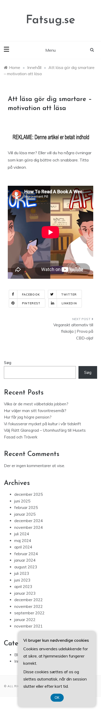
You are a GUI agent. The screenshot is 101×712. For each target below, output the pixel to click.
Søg (7, 362)
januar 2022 (24, 619)
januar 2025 (24, 514)
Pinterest (31, 303)
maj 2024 (22, 540)
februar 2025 (26, 507)
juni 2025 (22, 501)
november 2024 (28, 527)
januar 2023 (24, 593)
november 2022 (28, 606)
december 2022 (28, 599)
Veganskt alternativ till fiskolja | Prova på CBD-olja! (73, 331)
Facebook (31, 294)
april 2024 (23, 547)
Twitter (69, 294)
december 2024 (28, 520)
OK (57, 698)
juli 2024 (21, 533)
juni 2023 (22, 580)
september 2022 (29, 612)
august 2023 (25, 566)
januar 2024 (24, 560)
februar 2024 (26, 553)
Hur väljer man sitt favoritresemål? (35, 410)
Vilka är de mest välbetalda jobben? (36, 403)
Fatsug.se (50, 20)
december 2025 (28, 494)
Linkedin (69, 303)
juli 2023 (21, 573)
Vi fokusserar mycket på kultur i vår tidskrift (42, 423)
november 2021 (28, 626)
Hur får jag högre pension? (28, 417)
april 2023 (23, 586)
